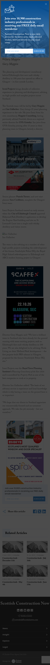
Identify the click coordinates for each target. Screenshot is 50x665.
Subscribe (39, 51)
